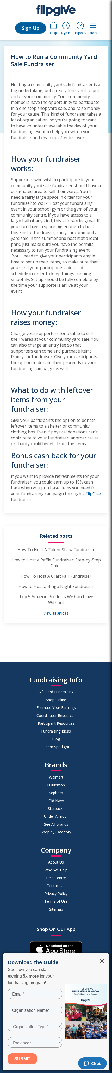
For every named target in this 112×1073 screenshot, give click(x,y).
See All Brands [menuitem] (56, 824)
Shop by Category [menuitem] (56, 832)
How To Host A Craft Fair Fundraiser (56, 576)
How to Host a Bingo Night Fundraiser (56, 586)
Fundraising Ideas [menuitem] (56, 731)
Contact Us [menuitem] (56, 885)
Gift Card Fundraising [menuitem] (56, 691)
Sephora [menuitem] (56, 792)
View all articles (56, 613)
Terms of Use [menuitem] (56, 901)
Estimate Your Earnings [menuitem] (56, 707)
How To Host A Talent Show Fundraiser (56, 550)
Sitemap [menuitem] (56, 909)
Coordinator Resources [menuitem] (56, 715)
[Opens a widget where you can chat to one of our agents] (92, 1063)
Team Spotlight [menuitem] (56, 746)
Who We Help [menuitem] (56, 869)
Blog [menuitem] (56, 738)
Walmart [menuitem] (56, 777)
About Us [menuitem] (56, 862)
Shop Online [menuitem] (56, 699)
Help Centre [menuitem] (56, 877)
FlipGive (93, 494)
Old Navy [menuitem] (56, 800)
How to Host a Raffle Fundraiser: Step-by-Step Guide (56, 563)
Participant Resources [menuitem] (56, 723)
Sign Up (30, 28)
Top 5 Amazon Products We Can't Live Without (56, 599)
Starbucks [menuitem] (56, 808)
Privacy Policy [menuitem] (56, 893)
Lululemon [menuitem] (56, 784)
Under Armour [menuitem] (56, 816)
